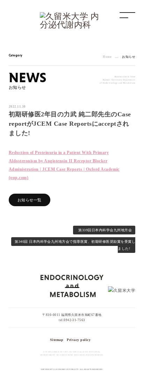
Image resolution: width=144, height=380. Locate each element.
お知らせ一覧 (29, 200)
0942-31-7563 (74, 320)
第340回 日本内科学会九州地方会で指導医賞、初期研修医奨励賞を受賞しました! (75, 245)
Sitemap (56, 340)
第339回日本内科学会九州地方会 (105, 230)
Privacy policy (79, 340)
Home (107, 57)
